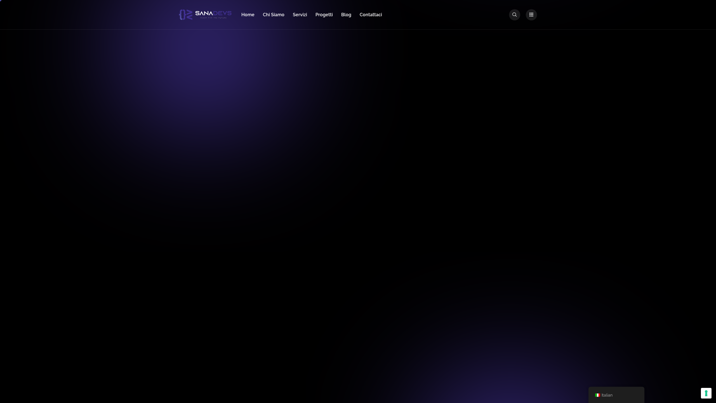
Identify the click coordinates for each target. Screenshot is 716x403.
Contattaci (371, 14)
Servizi (300, 14)
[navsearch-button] (514, 14)
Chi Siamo (273, 14)
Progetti (324, 14)
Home (248, 14)
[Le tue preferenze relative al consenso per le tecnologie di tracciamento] (706, 393)
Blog (346, 14)
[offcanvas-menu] (531, 14)
